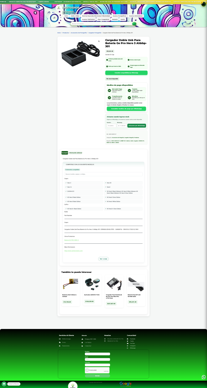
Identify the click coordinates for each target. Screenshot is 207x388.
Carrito (123, 19)
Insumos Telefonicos (88, 19)
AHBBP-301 (123, 140)
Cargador (136, 140)
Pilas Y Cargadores (103, 19)
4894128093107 (115, 140)
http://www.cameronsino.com (73, 251)
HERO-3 (113, 142)
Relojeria (114, 19)
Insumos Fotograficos (119, 16)
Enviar (97, 376)
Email (86, 357)
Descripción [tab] (64, 153)
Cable (131, 140)
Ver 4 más (103, 259)
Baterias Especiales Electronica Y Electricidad (96, 16)
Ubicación (84, 335)
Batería (128, 140)
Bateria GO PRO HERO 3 (71, 240)
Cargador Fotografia (94, 33)
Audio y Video (75, 16)
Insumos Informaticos (135, 16)
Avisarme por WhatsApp (137, 125)
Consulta (87, 362)
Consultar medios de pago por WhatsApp (126, 108)
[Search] (134, 23)
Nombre (109, 122)
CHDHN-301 (141, 140)
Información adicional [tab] (75, 153)
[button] (99, 41)
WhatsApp (119, 122)
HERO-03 (109, 142)
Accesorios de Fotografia (79, 33)
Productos (66, 33)
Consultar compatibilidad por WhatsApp (126, 73)
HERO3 (117, 142)
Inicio (66, 16)
